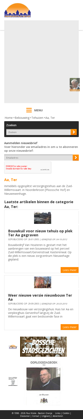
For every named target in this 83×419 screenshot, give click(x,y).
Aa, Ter (50, 118)
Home (9, 118)
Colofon (66, 413)
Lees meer (70, 270)
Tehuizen (37, 118)
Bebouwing (22, 118)
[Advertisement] (41, 61)
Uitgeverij (46, 416)
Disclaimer (25, 416)
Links (57, 413)
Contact (35, 416)
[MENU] (29, 113)
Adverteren (58, 416)
